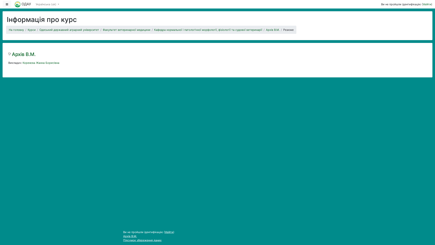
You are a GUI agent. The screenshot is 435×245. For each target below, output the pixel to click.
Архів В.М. (273, 29)
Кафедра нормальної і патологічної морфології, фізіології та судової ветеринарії (208, 29)
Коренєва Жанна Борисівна (41, 62)
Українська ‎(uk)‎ (46, 4)
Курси (32, 29)
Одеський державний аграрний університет (69, 29)
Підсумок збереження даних (142, 240)
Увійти (427, 4)
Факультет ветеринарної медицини (126, 29)
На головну (16, 29)
